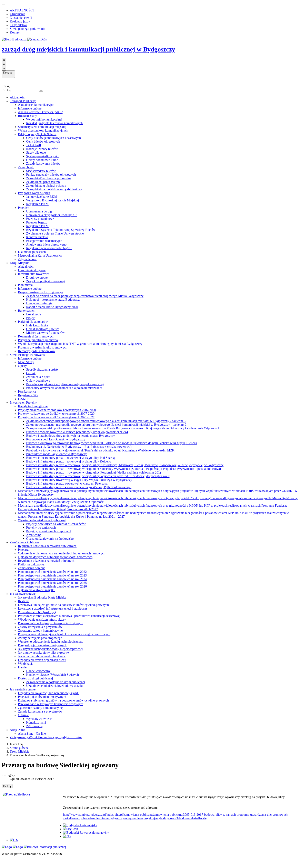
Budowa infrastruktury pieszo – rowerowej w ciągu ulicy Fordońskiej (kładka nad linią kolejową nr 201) (93, 472)
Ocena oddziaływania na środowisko (50, 538)
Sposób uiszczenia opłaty (42, 369)
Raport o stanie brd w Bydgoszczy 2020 (52, 307)
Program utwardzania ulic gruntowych (42, 347)
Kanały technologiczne (33, 406)
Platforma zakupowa (31, 564)
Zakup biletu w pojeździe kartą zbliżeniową (54, 189)
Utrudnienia (17, 14)
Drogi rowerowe (37, 277)
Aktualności (17, 97)
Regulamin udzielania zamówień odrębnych (46, 560)
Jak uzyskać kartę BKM (41, 196)
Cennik (31, 373)
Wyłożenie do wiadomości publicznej (42, 520)
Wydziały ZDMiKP (39, 718)
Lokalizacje (33, 314)
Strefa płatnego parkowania (27, 28)
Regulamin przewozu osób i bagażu (49, 248)
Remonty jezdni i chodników (36, 351)
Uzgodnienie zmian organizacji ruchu (42, 660)
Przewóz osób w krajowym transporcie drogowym (50, 623)
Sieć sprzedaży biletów (41, 171)
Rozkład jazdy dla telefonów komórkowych (54, 123)
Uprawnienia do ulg (39, 211)
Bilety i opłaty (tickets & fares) (37, 134)
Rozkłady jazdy (20, 21)
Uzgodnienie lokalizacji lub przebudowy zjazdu (48, 693)
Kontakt (15, 32)
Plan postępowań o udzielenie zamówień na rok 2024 (52, 579)
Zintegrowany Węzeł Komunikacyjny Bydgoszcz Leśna (46, 737)
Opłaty (22, 366)
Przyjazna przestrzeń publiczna (38, 340)
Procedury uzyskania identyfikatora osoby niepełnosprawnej (65, 384)
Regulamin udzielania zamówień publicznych (47, 546)
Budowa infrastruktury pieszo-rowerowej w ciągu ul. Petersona (67, 483)
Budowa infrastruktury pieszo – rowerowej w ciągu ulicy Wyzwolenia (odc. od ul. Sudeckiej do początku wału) (98, 476)
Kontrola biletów (37, 237)
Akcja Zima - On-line (32, 733)
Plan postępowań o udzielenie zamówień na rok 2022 (52, 571)
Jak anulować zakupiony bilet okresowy (44, 652)
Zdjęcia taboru (27, 259)
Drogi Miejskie (19, 263)
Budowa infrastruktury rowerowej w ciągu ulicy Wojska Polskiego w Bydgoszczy (79, 479)
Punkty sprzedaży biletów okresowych (51, 174)
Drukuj (7, 786)
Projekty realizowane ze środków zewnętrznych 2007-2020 (56, 413)
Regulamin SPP (28, 395)
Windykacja (25, 663)
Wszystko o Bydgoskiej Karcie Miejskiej (52, 200)
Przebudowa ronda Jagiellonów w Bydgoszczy (56, 454)
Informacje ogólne (29, 108)
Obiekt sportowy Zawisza (42, 329)
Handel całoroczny (38, 671)
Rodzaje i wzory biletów (42, 149)
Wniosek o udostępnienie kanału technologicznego (50, 641)
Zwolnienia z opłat (38, 377)
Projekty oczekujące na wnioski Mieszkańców (56, 524)
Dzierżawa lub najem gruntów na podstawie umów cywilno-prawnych (63, 605)
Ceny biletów (18, 25)
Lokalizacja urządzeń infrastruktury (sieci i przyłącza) (52, 608)
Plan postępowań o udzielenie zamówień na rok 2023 (52, 575)
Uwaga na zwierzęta (39, 303)
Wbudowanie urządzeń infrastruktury (42, 619)
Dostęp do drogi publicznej (35, 678)
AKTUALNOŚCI (22, 10)
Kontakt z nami (36, 722)
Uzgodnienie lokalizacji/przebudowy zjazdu (54, 685)
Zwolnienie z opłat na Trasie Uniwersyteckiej (55, 233)
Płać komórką (27, 391)
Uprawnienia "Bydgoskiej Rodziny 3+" (51, 215)
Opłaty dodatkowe (38, 380)
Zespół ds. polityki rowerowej (45, 281)
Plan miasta (25, 285)
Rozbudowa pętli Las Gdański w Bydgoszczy (55, 439)
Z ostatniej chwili (21, 17)
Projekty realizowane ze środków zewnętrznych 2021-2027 (56, 417)
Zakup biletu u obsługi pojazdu (46, 185)
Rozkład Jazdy (27, 115)
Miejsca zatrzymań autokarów (45, 332)
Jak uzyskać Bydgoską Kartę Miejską (42, 597)
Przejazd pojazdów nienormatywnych (42, 645)
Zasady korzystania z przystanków (40, 627)
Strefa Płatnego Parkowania (28, 354)
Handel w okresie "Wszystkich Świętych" (53, 674)
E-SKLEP (24, 399)
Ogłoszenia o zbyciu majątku (36, 590)
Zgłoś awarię (34, 726)
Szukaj (6, 86)
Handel (22, 667)
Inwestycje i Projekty (23, 402)
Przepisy (23, 207)
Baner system (26, 310)
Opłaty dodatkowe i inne (42, 160)
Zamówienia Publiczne (24, 542)
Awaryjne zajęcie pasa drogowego (40, 638)
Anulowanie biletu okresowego (46, 244)
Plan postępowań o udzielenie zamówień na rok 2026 (52, 586)
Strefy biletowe (36, 152)
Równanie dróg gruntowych (36, 336)
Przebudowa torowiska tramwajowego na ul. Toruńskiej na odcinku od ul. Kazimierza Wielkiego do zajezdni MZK (100, 450)
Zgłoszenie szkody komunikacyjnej (40, 630)
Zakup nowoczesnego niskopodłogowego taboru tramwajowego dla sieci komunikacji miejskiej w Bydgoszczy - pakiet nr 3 (106, 421)
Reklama (23, 601)
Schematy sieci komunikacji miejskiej (42, 126)
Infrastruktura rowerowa (33, 274)
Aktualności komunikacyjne (36, 104)
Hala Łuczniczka (37, 325)
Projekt (30, 318)
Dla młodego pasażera (32, 252)
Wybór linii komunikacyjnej (44, 119)
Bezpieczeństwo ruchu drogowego (40, 292)
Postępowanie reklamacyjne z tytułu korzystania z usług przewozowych (64, 634)
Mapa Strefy (26, 362)
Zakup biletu (26, 167)
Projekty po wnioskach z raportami (48, 531)
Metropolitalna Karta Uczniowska (40, 255)
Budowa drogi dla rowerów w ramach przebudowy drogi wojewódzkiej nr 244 (77, 432)
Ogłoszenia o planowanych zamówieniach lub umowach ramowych (61, 553)
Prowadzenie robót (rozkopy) (37, 612)
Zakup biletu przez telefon (43, 182)
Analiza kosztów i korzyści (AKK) (40, 112)
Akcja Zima (17, 730)
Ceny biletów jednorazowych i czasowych (53, 138)
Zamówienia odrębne (31, 568)
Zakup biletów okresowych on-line (48, 178)
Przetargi (23, 549)
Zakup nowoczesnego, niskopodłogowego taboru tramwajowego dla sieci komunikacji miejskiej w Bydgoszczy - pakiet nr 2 (106, 424)
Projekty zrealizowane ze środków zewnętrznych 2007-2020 (57, 410)
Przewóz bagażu (36, 222)
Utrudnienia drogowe (32, 270)
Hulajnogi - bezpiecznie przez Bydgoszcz (53, 299)
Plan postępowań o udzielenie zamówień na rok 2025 (52, 582)
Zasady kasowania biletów (43, 163)
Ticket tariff (33, 145)
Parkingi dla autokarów (33, 321)
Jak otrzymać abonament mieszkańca (42, 656)
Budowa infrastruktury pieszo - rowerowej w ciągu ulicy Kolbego (68, 461)
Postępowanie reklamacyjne (44, 240)
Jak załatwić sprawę (23, 593)
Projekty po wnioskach (41, 527)
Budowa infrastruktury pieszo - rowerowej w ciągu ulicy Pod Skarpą (70, 457)
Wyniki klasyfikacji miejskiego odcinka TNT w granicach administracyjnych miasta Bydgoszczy (80, 343)
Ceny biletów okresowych (43, 141)
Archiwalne (33, 535)
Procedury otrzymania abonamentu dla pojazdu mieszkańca (64, 388)
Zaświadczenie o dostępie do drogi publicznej (55, 682)
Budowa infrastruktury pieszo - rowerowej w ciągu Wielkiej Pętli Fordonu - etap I (78, 487)
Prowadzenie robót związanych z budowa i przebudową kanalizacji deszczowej (69, 616)
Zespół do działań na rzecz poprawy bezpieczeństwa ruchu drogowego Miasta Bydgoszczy (84, 296)
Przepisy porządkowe (40, 218)
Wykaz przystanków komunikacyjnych (43, 130)
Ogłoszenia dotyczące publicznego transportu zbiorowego (55, 557)
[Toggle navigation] (3, 4)
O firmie (23, 715)
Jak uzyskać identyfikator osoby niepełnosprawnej (50, 649)
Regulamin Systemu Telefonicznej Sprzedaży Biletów (61, 229)
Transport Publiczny (23, 101)
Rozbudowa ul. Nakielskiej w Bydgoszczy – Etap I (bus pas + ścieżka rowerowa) (78, 446)
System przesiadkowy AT (42, 156)
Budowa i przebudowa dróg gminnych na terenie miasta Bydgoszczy (70, 435)
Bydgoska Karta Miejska (34, 193)
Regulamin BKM (37, 204)
